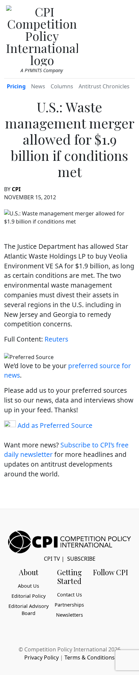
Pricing (16, 86)
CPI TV (52, 558)
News (38, 86)
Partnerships (69, 604)
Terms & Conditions (89, 657)
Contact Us (69, 594)
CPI (16, 189)
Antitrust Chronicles (104, 86)
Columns (62, 86)
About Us (28, 586)
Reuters (56, 339)
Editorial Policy (28, 596)
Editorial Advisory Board (28, 610)
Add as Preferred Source (54, 425)
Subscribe (81, 558)
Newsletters (69, 615)
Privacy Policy (41, 657)
